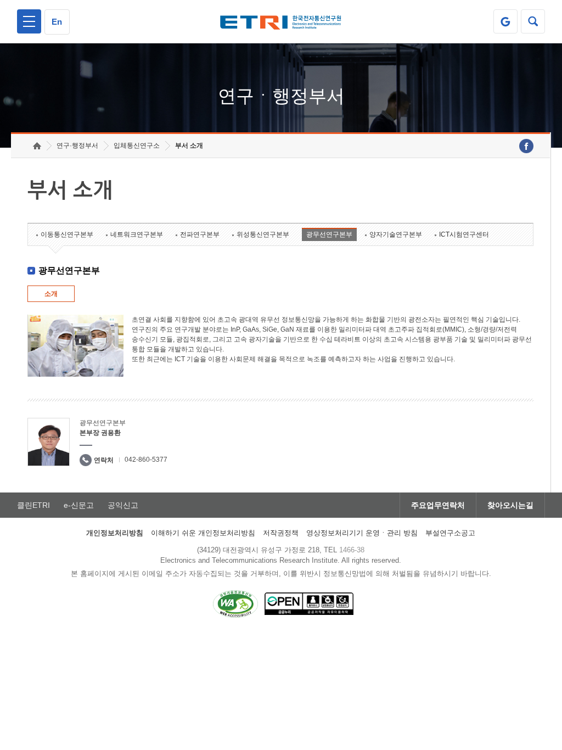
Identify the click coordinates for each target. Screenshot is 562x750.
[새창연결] (526, 146)
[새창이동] (505, 21)
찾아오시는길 (510, 505)
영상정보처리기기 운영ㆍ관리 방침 (362, 533)
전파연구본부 (200, 234)
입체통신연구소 (137, 145)
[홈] (37, 145)
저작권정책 (281, 533)
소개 (51, 294)
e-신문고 (79, 505)
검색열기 (533, 21)
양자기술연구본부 (395, 234)
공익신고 (123, 505)
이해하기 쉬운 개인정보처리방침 (203, 533)
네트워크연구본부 (136, 234)
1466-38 (351, 550)
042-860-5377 (146, 459)
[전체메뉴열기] (29, 21)
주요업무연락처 (438, 505)
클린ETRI (33, 505)
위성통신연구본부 (263, 234)
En (57, 21)
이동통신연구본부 (67, 234)
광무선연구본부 (329, 234)
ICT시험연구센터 (464, 234)
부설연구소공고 (450, 533)
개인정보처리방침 (114, 533)
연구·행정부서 (77, 145)
